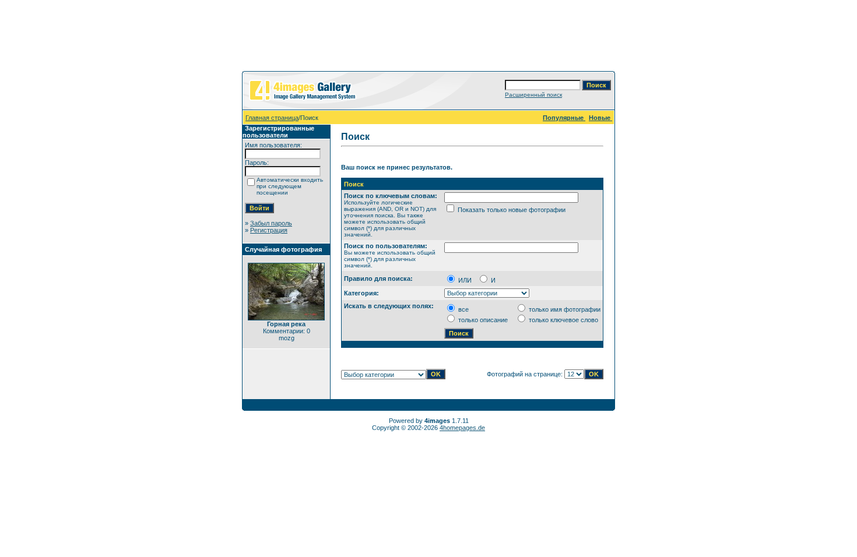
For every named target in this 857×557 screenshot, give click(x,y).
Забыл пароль (271, 223)
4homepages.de (462, 427)
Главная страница (271, 117)
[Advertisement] (428, 38)
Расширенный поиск (533, 94)
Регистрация (268, 230)
